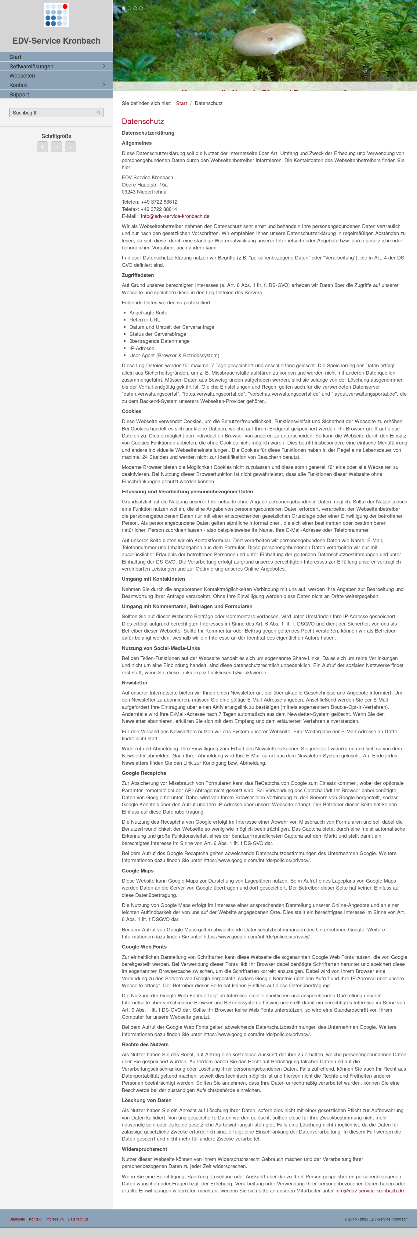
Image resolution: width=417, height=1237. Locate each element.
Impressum (54, 1218)
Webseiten (22, 75)
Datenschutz (78, 1218)
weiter (410, 47)
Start (15, 56)
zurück (118, 47)
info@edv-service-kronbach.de (175, 215)
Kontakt (18, 85)
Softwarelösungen (31, 66)
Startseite (17, 1218)
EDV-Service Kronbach (56, 40)
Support (19, 94)
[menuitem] (58, 56)
